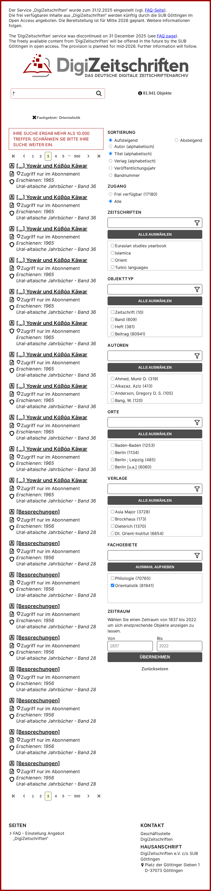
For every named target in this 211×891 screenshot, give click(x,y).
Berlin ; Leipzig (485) (135, 459)
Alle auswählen (155, 234)
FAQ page (166, 35)
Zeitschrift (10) (129, 312)
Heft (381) (125, 326)
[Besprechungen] (38, 512)
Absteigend (190, 140)
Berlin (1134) (127, 452)
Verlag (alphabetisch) (134, 160)
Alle (117, 201)
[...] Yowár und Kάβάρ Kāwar (51, 166)
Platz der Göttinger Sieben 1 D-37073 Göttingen (172, 867)
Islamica (123, 252)
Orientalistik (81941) (134, 585)
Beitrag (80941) (130, 333)
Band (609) (126, 319)
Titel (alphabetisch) (132, 153)
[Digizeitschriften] (106, 66)
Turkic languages (131, 267)
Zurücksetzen (155, 669)
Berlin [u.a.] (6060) (133, 466)
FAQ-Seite (154, 10)
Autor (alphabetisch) (133, 146)
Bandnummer (126, 175)
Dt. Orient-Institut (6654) (139, 533)
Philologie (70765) (133, 578)
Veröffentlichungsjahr (134, 168)
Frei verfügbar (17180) (135, 194)
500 (77, 156)
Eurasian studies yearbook (140, 245)
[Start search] (98, 93)
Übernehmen (155, 657)
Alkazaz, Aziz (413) (134, 386)
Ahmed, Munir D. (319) (136, 378)
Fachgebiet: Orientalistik (58, 118)
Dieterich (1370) (130, 526)
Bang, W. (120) (129, 400)
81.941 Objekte (157, 93)
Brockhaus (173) (130, 519)
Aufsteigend (125, 140)
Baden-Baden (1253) (135, 445)
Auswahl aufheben (155, 567)
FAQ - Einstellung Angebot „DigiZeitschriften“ (38, 836)
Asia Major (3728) (132, 511)
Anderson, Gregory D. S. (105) (144, 393)
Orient (121, 260)
